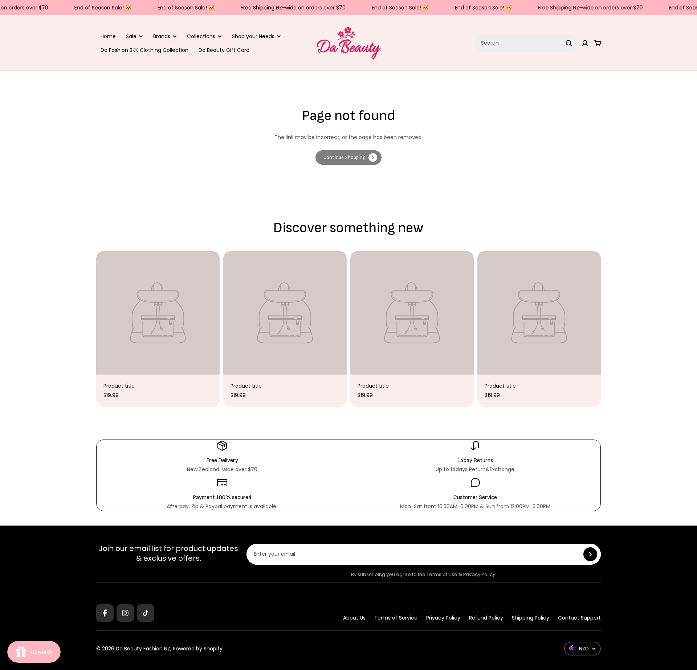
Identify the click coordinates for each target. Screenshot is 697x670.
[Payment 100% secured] (222, 493)
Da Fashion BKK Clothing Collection (144, 50)
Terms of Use (442, 574)
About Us (354, 617)
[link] (348, 157)
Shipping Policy (530, 617)
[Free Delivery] (222, 456)
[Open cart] (597, 43)
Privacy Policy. (479, 574)
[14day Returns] (475, 456)
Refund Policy (486, 617)
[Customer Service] (475, 493)
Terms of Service (395, 617)
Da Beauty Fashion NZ (143, 648)
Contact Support (579, 617)
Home (108, 36)
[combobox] (526, 43)
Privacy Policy (443, 617)
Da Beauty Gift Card (224, 50)
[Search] (569, 43)
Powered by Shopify (198, 648)
